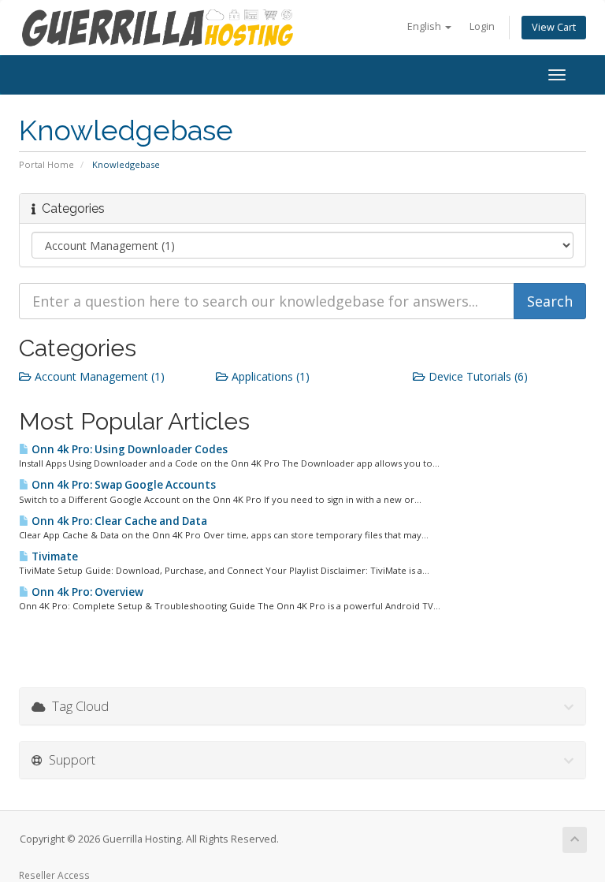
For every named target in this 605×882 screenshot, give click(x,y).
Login (482, 26)
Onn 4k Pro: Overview (86, 592)
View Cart (554, 27)
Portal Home (46, 164)
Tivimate (53, 556)
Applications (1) (269, 376)
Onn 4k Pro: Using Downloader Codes (128, 449)
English (425, 26)
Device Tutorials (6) (476, 376)
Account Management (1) (98, 376)
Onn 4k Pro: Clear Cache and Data (118, 521)
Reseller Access (54, 875)
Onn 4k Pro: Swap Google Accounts (122, 485)
